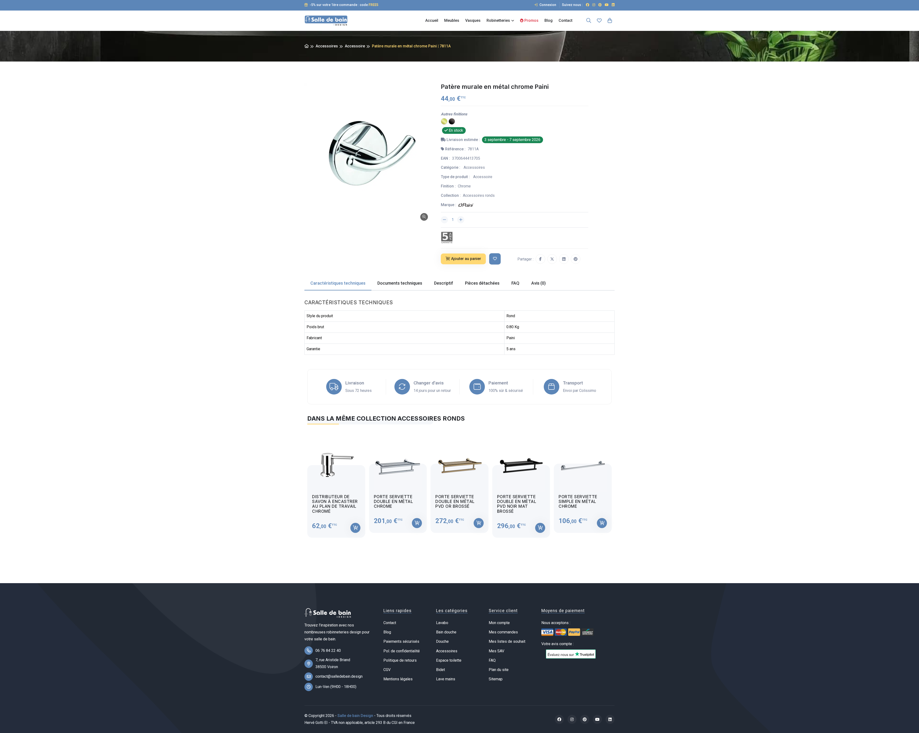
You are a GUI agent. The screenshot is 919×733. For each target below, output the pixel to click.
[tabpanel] (459, 484)
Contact (565, 20)
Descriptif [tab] (443, 283)
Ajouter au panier (466, 258)
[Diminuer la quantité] (444, 219)
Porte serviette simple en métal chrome (578, 501)
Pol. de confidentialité (401, 651)
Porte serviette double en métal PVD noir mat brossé (516, 504)
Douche (442, 641)
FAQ (492, 660)
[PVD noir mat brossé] (451, 121)
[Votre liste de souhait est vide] (599, 20)
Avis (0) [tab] (538, 283)
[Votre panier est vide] (610, 20)
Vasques (473, 20)
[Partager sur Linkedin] (564, 259)
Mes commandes (503, 632)
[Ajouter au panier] (355, 528)
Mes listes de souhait (507, 641)
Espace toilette (448, 660)
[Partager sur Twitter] (552, 259)
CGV (387, 669)
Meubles (451, 20)
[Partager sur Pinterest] (575, 259)
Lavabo (442, 622)
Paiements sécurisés (401, 641)
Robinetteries (498, 20)
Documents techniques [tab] (399, 283)
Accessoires (327, 46)
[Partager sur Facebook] (540, 259)
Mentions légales (398, 679)
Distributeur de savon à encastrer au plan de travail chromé (335, 504)
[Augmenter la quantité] (460, 219)
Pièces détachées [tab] (482, 283)
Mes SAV (496, 651)
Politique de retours (400, 660)
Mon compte (499, 622)
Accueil (431, 20)
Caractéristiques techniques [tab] (337, 283)
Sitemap (496, 679)
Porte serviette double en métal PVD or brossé (455, 501)
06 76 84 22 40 (328, 650)
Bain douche (446, 632)
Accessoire (355, 46)
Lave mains (445, 679)
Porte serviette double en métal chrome (393, 501)
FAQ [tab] (515, 283)
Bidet (440, 669)
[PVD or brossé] (444, 121)
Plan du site (499, 669)
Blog (548, 20)
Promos (530, 20)
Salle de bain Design (355, 715)
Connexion (547, 5)
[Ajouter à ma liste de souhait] (495, 259)
